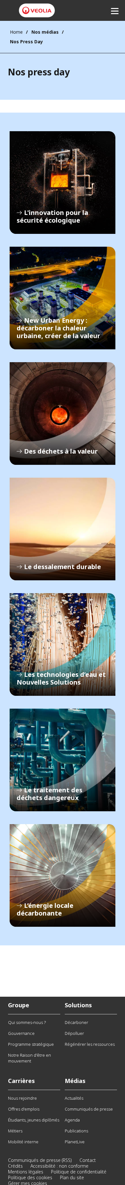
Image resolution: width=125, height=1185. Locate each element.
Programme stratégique (31, 1044)
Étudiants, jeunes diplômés (33, 1120)
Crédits (15, 1166)
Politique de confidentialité (78, 1172)
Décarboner (76, 1022)
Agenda (72, 1120)
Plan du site (72, 1177)
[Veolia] (37, 10)
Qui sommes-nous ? (27, 1022)
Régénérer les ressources (90, 1044)
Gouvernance (21, 1033)
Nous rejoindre (22, 1098)
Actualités (74, 1098)
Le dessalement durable (62, 529)
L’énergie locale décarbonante (62, 875)
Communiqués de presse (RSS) (40, 1160)
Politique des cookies (30, 1177)
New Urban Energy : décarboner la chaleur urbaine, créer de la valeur (62, 298)
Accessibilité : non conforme (59, 1166)
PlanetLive (75, 1142)
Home (16, 32)
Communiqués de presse (89, 1109)
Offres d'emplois (23, 1109)
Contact (87, 1160)
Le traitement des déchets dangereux (62, 760)
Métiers (15, 1131)
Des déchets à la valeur (62, 413)
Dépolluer (74, 1033)
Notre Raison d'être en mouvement (29, 1058)
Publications (76, 1131)
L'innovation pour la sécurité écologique (62, 182)
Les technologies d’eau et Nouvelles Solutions (62, 644)
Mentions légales (25, 1172)
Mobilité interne (23, 1142)
